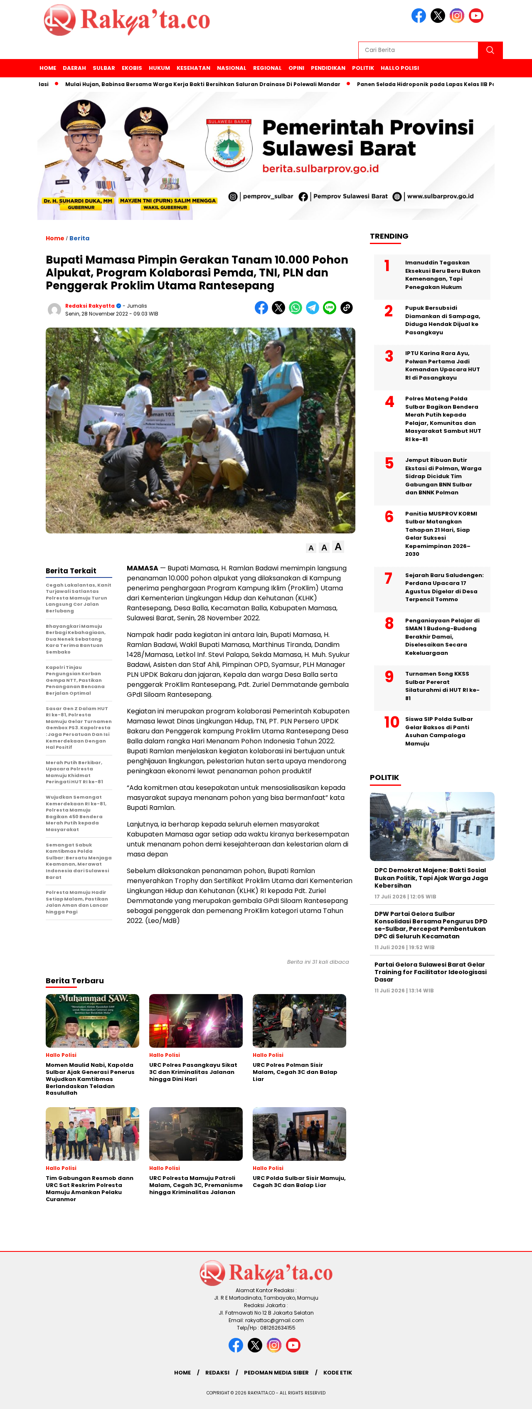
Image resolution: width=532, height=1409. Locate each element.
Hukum (159, 68)
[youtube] (477, 21)
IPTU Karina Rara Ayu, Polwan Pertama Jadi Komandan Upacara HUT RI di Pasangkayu (442, 365)
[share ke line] (331, 312)
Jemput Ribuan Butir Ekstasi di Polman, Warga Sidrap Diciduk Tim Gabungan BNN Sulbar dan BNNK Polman (443, 476)
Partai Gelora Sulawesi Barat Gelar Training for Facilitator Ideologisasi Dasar (430, 972)
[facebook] (420, 21)
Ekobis (132, 68)
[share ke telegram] (314, 312)
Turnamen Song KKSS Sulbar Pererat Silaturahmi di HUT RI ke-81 (442, 686)
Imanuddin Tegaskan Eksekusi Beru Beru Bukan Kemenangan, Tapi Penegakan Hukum (442, 275)
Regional (267, 68)
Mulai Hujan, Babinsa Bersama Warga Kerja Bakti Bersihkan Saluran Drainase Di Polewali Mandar (172, 84)
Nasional (231, 68)
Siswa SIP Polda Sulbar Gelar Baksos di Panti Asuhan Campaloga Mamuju (439, 731)
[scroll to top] (509, 1396)
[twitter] (439, 21)
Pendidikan (328, 68)
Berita (79, 238)
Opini (296, 68)
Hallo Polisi (400, 68)
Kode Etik (337, 1373)
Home (47, 68)
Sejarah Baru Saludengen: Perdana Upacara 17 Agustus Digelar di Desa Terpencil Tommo (444, 587)
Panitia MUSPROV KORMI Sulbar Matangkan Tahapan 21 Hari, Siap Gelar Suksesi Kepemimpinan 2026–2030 (441, 534)
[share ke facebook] (263, 312)
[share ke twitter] (280, 312)
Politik (363, 68)
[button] (311, 548)
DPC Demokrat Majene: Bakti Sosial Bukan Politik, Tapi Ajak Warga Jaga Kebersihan (431, 877)
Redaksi (217, 1373)
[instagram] (458, 21)
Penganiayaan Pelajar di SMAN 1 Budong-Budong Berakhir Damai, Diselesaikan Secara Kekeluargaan (442, 637)
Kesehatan (193, 68)
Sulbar (104, 68)
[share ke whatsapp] (297, 312)
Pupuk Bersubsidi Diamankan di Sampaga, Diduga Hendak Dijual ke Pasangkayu (442, 320)
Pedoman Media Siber (276, 1373)
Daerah (74, 68)
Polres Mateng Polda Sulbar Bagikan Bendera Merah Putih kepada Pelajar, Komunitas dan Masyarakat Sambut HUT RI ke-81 (443, 419)
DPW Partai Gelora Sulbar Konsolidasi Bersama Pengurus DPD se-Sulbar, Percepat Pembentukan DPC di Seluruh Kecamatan (431, 925)
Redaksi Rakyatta (90, 305)
